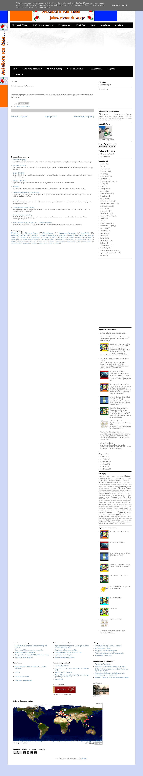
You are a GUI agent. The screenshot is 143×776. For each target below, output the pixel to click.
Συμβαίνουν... (48, 233)
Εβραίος (101, 488)
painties (34, 235)
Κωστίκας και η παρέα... (84, 239)
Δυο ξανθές (113, 608)
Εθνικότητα (106, 488)
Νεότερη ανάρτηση (19, 116)
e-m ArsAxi (104, 464)
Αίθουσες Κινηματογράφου (115, 114)
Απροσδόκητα (35, 237)
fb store (120, 522)
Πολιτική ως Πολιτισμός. (102, 664)
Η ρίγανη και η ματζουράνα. (64, 655)
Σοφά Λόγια (87, 237)
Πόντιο (129, 506)
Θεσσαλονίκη (106, 492)
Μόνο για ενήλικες (106, 154)
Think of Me (59, 679)
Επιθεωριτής (102, 490)
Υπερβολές (85, 233)
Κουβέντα (108, 495)
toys (35, 241)
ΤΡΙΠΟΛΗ (114, 120)
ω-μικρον (56, 243)
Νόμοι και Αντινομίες (75, 69)
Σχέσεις (15, 233)
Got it (124, 5)
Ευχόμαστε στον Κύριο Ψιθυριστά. (106, 650)
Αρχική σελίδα (51, 116)
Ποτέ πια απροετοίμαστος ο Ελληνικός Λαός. (109, 653)
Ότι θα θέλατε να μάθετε (43, 25)
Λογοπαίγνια (52, 235)
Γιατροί (129, 484)
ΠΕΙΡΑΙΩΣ (105, 120)
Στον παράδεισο (120, 510)
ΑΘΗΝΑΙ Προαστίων (105, 116)
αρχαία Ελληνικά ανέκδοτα (45, 243)
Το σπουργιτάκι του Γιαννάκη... (23, 215)
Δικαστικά (51, 241)
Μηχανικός (101, 500)
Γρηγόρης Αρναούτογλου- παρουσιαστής (26, 192)
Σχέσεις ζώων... (15, 239)
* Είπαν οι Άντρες (54, 69)
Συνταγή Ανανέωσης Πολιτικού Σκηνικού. (108, 646)
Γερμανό (119, 484)
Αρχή (15, 69)
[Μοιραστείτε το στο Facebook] (26, 103)
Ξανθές (42, 235)
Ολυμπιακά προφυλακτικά (23, 680)
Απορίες (72, 235)
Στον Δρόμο (34, 243)
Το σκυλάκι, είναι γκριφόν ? (24, 657)
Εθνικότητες (60, 239)
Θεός (100, 492)
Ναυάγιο (118, 502)
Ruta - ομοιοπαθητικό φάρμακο (65, 657)
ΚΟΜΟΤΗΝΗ (118, 118)
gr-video (30, 241)
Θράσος (124, 492)
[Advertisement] (71, 47)
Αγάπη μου (102, 476)
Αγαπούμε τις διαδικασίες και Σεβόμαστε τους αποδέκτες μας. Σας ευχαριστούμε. (110, 674)
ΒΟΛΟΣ (121, 116)
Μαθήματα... (102, 498)
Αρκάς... (52, 239)
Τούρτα (105, 514)
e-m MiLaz (103, 457)
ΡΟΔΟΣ (110, 120)
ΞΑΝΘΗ (79, 241)
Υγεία (93, 25)
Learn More (115, 5)
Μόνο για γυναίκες (126, 500)
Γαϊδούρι (110, 484)
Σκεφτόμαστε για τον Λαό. (103, 655)
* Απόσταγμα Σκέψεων (32, 69)
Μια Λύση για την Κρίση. (103, 648)
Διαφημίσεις (81, 235)
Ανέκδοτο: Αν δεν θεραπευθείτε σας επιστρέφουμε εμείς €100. (120, 345)
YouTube (63, 237)
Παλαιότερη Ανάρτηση (84, 116)
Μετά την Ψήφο (126, 498)
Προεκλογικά (102, 508)
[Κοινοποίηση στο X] (24, 103)
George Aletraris (127, 522)
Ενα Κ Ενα (80, 25)
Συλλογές (55, 237)
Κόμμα (129, 493)
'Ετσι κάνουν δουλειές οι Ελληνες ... (24, 207)
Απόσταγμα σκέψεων (19, 235)
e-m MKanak (104, 469)
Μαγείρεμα (105, 25)
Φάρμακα (129, 514)
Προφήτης (109, 508)
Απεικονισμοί (23, 237)
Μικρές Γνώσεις (71, 241)
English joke (115, 522)
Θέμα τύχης (70, 239)
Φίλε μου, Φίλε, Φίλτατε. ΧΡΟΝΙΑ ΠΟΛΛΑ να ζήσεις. (32, 655)
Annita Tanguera (117, 518)
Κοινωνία (125, 493)
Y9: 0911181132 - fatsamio (63, 672)
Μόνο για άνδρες (117, 500)
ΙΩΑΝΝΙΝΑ (111, 118)
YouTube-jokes (22, 241)
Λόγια (120, 497)
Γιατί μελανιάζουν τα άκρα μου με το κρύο (68, 652)
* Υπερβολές (18, 74)
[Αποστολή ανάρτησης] (15, 103)
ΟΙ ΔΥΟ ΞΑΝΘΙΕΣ (18, 173)
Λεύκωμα (46, 237)
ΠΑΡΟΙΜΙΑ (26, 243)
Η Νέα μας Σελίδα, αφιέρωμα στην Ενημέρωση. (110, 666)
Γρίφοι (45, 241)
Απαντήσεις (62, 235)
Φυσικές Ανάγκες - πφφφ (30, 239)
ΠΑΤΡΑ (100, 120)
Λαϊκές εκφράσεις (60, 241)
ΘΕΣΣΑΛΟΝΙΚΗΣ (103, 118)
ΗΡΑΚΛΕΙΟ (128, 116)
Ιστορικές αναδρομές (75, 237)
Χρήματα (123, 516)
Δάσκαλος (115, 486)
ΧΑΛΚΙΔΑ (120, 120)
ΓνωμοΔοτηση (64, 25)
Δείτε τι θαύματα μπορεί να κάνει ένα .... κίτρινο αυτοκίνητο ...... (34, 222)
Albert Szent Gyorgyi (19, 160)
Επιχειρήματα (108, 490)
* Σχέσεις (111, 69)
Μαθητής (109, 498)
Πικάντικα (103, 156)
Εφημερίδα (115, 490)
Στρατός (13, 241)
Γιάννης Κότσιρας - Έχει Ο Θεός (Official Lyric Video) (120, 398)
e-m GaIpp (103, 466)
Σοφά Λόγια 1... (18, 200)
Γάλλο (114, 484)
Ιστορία (129, 492)
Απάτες (40, 241)
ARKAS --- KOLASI (19, 181)
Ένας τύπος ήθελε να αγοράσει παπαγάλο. (29, 650)
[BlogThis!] (22, 103)
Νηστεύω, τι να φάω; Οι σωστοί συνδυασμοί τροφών (112, 677)
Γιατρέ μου (124, 484)
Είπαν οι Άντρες (31, 233)
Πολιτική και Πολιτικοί (22, 676)
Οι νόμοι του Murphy (16, 243)
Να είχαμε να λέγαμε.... (20, 165)
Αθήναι (115, 116)
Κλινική (120, 493)
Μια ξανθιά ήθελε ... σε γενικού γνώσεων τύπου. (120, 587)
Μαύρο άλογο (117, 498)
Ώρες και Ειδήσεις (20, 25)
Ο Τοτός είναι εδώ (87, 241)
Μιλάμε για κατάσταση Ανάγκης (25, 652)
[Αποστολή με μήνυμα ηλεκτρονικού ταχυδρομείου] (19, 103)
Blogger (84, 758)
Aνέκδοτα (119, 25)
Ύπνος (124, 514)
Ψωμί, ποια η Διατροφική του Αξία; (66, 650)
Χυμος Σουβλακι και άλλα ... (119, 408)
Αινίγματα (16, 186)
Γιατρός (101, 486)
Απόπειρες (44, 239)
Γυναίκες (109, 486)
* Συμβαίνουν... (96, 69)
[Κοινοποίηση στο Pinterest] (28, 103)
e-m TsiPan (104, 459)
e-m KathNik (104, 461)
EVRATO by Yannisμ (61, 666)
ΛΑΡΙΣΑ (124, 118)
